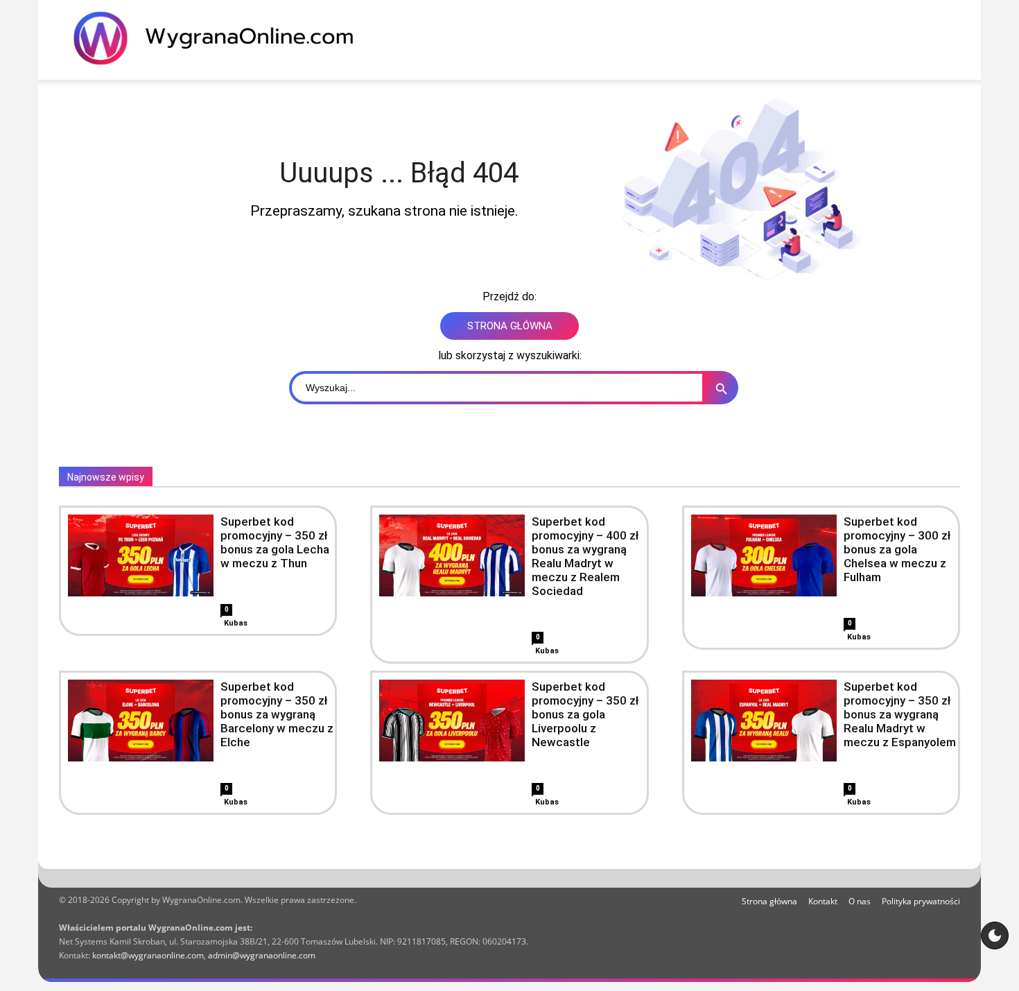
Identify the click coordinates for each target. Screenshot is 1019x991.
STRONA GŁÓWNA (509, 326)
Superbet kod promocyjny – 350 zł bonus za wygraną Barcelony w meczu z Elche (276, 714)
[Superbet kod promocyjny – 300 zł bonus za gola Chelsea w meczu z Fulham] (764, 555)
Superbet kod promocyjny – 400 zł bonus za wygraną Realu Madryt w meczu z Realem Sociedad (585, 556)
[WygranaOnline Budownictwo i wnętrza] (222, 38)
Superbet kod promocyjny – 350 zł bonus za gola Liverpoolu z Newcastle (585, 714)
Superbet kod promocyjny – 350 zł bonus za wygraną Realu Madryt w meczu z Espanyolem (900, 714)
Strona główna (769, 901)
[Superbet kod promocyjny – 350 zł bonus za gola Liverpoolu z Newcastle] (452, 720)
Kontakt (822, 901)
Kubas (235, 623)
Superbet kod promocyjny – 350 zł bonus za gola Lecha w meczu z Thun (274, 542)
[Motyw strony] (995, 935)
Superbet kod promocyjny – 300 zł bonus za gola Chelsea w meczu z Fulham (897, 549)
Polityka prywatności (921, 901)
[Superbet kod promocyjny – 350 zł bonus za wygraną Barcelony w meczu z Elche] (141, 720)
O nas (859, 901)
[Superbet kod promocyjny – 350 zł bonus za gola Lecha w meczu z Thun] (141, 555)
